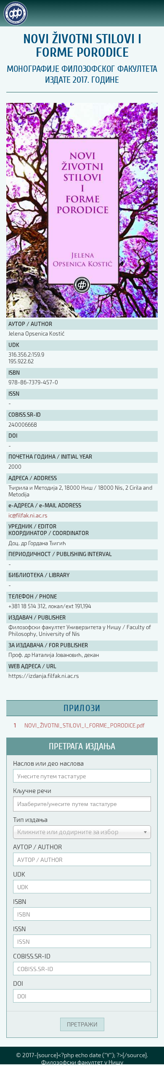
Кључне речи (32, 790)
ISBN (19, 901)
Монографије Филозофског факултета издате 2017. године (82, 74)
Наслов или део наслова (48, 763)
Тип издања (30, 819)
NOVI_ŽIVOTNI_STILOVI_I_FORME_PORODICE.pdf (84, 725)
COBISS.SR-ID (31, 956)
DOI (18, 983)
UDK (19, 874)
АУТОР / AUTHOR (37, 847)
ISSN (19, 928)
